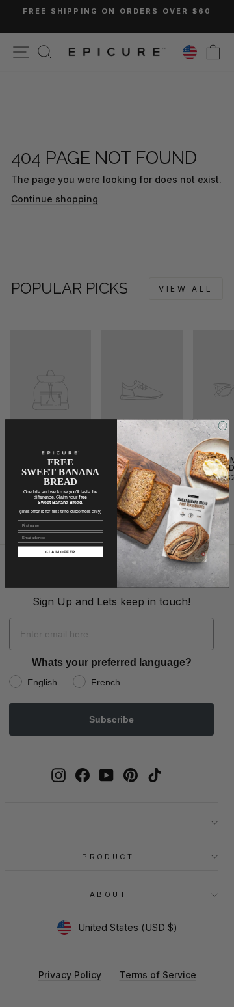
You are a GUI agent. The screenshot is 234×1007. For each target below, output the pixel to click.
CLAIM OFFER (60, 551)
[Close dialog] (222, 425)
